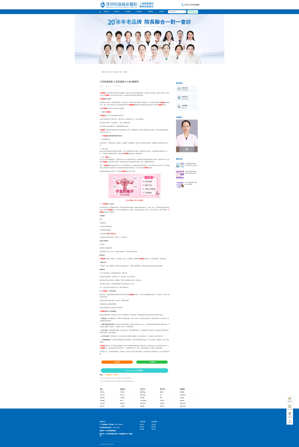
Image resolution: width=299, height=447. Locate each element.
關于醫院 (127, 11)
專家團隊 (150, 11)
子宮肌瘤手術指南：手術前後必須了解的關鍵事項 (117, 378)
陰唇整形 (182, 400)
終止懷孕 (122, 395)
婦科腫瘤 (102, 400)
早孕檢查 (122, 392)
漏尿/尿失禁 (183, 406)
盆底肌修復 (182, 403)
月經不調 (102, 395)
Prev (16, 39)
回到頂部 (289, 421)
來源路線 (142, 426)
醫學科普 (153, 429)
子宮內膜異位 (143, 400)
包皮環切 (162, 403)
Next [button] (197, 117)
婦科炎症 (102, 392)
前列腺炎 (162, 400)
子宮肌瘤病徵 (108, 374)
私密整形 (182, 389)
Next (283, 39)
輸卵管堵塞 (142, 392)
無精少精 (162, 406)
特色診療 (116, 11)
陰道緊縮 (182, 392)
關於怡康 (142, 424)
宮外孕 (121, 400)
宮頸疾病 (102, 397)
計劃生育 (122, 389)
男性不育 (162, 389)
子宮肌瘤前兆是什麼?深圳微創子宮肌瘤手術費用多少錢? (119, 381)
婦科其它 (102, 406)
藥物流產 (122, 403)
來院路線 (289, 417)
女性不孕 (142, 389)
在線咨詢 (161, 11)
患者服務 (139, 11)
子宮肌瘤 (125, 72)
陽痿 (161, 397)
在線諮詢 (117, 362)
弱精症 (161, 392)
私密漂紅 (182, 397)
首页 (110, 72)
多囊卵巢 (142, 406)
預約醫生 (289, 401)
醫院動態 (153, 426)
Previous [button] (194, 117)
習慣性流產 (142, 403)
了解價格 (152, 362)
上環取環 (122, 397)
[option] (187, 136)
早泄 (161, 395)
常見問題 (153, 424)
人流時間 (122, 406)
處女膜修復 (182, 395)
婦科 (120, 72)
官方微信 (289, 409)
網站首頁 (106, 11)
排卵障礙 (142, 397)
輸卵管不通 (142, 395)
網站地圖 (142, 429)
